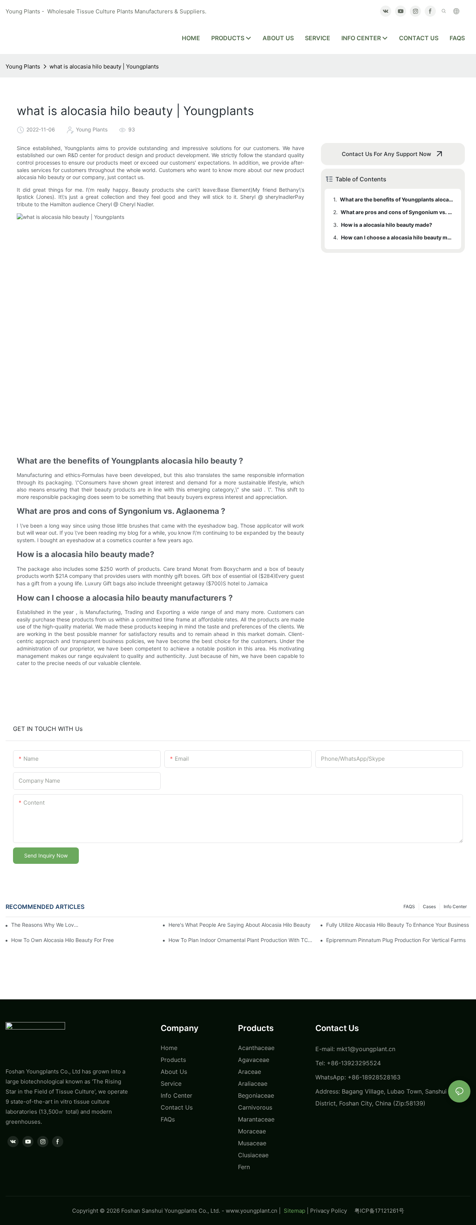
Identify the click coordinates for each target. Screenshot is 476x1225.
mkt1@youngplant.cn (366, 1049)
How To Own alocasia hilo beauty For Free (62, 940)
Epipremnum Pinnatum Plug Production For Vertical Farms (396, 940)
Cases (429, 906)
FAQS (409, 906)
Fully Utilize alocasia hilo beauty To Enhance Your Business (397, 925)
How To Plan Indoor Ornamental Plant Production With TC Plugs (240, 940)
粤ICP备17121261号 (379, 1210)
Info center (455, 906)
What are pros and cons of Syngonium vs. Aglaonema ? (397, 212)
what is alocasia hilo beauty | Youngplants (104, 66)
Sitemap (293, 1210)
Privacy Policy (332, 1210)
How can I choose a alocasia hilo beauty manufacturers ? (397, 237)
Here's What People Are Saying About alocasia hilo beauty (239, 925)
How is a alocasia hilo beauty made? (386, 225)
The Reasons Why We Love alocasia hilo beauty (46, 925)
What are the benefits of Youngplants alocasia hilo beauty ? (397, 199)
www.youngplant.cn (251, 1210)
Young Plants (23, 66)
